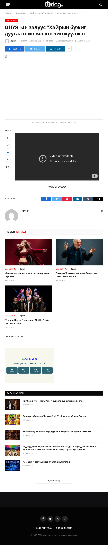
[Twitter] (7, 145)
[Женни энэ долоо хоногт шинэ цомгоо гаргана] (28, 252)
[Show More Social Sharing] (69, 49)
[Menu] (8, 4)
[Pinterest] (7, 159)
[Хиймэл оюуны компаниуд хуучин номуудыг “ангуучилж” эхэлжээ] (12, 435)
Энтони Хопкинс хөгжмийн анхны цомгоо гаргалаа (76, 275)
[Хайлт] (100, 4)
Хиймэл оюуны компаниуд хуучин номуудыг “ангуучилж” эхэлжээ (57, 431)
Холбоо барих (64, 528)
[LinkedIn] (7, 152)
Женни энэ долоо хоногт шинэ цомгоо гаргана (27, 275)
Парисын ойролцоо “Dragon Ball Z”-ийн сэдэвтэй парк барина (54, 416)
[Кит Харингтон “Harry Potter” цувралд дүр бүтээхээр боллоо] (12, 404)
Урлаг (13, 41)
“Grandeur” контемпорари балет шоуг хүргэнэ (46, 462)
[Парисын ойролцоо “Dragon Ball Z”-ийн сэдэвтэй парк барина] (12, 419)
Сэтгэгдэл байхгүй (65, 41)
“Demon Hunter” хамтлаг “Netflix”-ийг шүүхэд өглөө (27, 322)
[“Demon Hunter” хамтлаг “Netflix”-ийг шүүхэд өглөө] (28, 298)
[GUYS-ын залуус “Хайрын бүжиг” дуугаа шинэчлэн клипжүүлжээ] (54, 87)
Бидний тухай (44, 528)
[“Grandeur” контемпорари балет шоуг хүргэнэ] (12, 465)
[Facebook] (7, 138)
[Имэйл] (7, 167)
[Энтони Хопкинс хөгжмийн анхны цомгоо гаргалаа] (79, 252)
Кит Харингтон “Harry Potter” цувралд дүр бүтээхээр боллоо (53, 401)
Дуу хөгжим (11, 20)
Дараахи (53, 481)
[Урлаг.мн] (54, 4)
